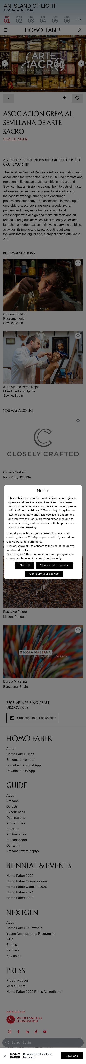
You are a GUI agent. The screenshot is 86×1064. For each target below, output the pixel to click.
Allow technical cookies (54, 565)
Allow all (24, 565)
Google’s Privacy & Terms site (37, 510)
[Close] (5, 1056)
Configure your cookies (44, 573)
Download (71, 1055)
